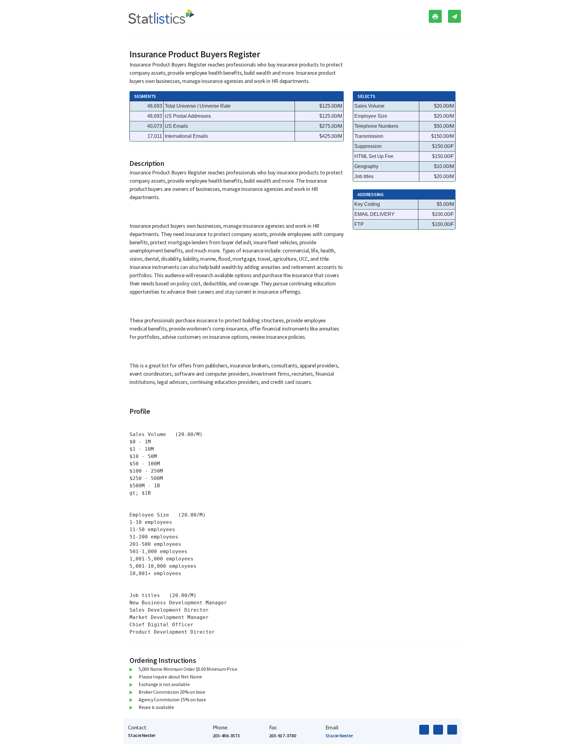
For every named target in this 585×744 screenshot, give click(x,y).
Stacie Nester (339, 735)
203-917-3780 (282, 735)
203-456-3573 (226, 735)
